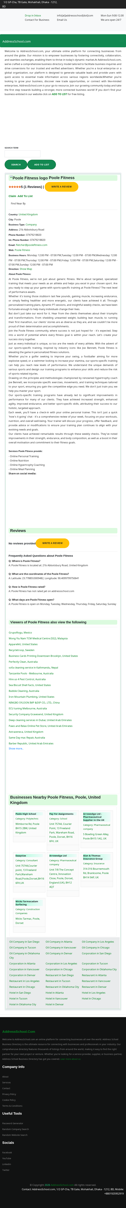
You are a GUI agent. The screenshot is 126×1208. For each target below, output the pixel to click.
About (5, 1076)
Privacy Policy (9, 1094)
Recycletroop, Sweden (21, 650)
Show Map (26, 269)
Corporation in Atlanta (22, 963)
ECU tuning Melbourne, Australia (28, 708)
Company (31, 224)
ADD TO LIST (60, 94)
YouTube (6, 1158)
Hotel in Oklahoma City (22, 1004)
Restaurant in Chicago (22, 987)
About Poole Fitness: (20, 274)
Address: (13, 229)
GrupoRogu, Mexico (20, 632)
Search (16, 164)
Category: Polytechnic (27, 818)
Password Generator (12, 1123)
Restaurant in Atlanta (94, 975)
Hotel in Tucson (18, 998)
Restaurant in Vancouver (96, 981)
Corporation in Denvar (22, 975)
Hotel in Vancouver (57, 998)
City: (11, 219)
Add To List (41, 164)
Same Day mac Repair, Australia (27, 737)
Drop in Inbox (33, 15)
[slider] (15, 187)
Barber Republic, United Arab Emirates (31, 743)
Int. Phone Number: (19, 240)
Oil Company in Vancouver (61, 947)
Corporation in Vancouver (24, 969)
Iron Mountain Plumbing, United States (31, 696)
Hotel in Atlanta (55, 992)
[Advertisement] (63, 123)
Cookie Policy (9, 1100)
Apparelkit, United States (23, 644)
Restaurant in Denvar (94, 987)
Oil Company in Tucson (22, 947)
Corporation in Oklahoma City (99, 969)
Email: (12, 245)
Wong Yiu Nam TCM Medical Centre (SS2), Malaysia (38, 638)
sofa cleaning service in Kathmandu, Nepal (33, 667)
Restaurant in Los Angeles (24, 981)
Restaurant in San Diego (60, 975)
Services (6, 1082)
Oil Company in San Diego (24, 941)
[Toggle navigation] (122, 41)
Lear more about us (70, 1058)
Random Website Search (15, 1135)
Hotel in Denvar (55, 1004)
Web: (11, 250)
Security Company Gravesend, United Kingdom (36, 714)
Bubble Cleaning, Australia (24, 691)
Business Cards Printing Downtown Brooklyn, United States (43, 656)
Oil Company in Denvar (59, 953)
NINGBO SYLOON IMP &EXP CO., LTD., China (34, 702)
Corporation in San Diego (96, 953)
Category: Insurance (93, 863)
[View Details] (17, 838)
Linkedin (6, 1164)
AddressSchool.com (16, 41)
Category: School (58, 818)
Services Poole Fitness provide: (26, 451)
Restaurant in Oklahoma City (62, 987)
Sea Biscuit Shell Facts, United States (30, 685)
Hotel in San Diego (20, 992)
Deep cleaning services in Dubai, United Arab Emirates (40, 720)
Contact (6, 1088)
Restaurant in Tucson (58, 981)
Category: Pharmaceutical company (96, 826)
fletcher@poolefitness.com (31, 245)
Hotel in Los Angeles (93, 992)
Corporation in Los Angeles (61, 963)
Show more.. (16, 748)
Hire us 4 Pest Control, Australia (27, 679)
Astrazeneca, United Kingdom (26, 731)
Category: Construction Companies (28, 911)
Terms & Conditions (12, 1105)
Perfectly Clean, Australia (23, 661)
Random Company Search (15, 1129)
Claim (12, 196)
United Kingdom (28, 214)
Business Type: (17, 224)
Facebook (7, 1152)
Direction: (14, 269)
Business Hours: (18, 255)
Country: (13, 214)
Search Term (11, 148)
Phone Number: (17, 235)
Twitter (6, 1170)
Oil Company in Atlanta (59, 941)
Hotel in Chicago (91, 998)
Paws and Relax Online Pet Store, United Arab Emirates (41, 726)
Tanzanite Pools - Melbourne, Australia (31, 673)
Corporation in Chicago (59, 969)
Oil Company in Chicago (96, 947)
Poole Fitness (22, 250)
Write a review (61, 186)
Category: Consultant (27, 860)
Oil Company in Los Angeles (98, 941)
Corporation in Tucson (95, 963)
